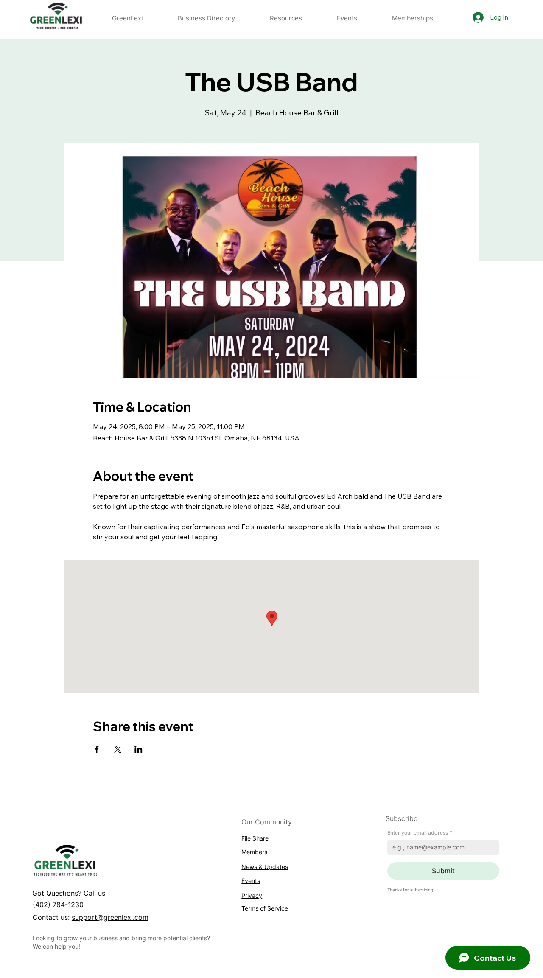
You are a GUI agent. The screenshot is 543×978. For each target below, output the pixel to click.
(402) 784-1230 (58, 904)
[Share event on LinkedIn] (138, 749)
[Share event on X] (118, 749)
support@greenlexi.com (110, 917)
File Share (255, 838)
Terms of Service (264, 908)
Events (250, 880)
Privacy (251, 895)
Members (254, 851)
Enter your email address (419, 832)
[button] (286, 18)
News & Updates (264, 866)
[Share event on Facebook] (97, 749)
